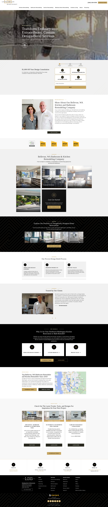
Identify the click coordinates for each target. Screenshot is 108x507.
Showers (53, 490)
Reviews (77, 486)
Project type (59, 65)
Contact (40, 479)
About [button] (81, 7)
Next (70, 87)
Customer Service (42, 486)
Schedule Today (102, 2)
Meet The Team (54, 132)
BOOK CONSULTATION (53, 207)
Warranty (40, 481)
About (76, 479)
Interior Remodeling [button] (48, 7)
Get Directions (27, 489)
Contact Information (70, 65)
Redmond (65, 481)
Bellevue (65, 479)
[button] (23, 237)
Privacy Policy (52, 503)
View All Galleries (54, 246)
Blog (76, 481)
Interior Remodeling (55, 479)
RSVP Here (32, 445)
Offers (76, 483)
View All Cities (46, 389)
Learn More (61, 360)
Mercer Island (66, 488)
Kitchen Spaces (54, 483)
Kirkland (65, 486)
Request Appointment (80, 65)
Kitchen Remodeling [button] (24, 7)
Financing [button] (86, 7)
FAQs (39, 488)
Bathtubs (53, 488)
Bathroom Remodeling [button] (36, 7)
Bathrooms (53, 486)
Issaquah (65, 483)
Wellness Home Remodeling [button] (62, 7)
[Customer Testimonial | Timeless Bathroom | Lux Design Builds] (37, 303)
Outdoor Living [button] (74, 7)
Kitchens (53, 481)
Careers (77, 488)
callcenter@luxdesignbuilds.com (94, 469)
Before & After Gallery (80, 490)
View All (65, 490)
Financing (40, 483)
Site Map (57, 503)
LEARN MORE (54, 445)
